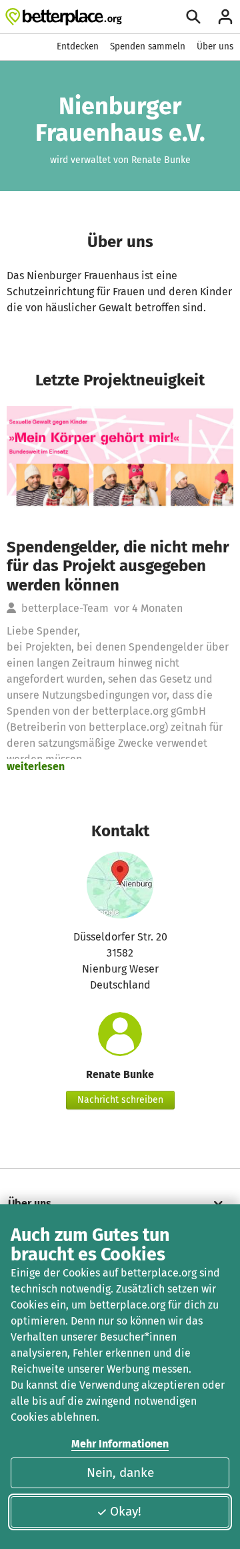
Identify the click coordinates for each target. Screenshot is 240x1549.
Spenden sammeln (147, 46)
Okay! (125, 1511)
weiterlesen (36, 766)
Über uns (215, 46)
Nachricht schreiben (120, 1099)
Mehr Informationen (120, 1443)
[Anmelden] (225, 17)
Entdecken (78, 46)
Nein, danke (120, 1472)
